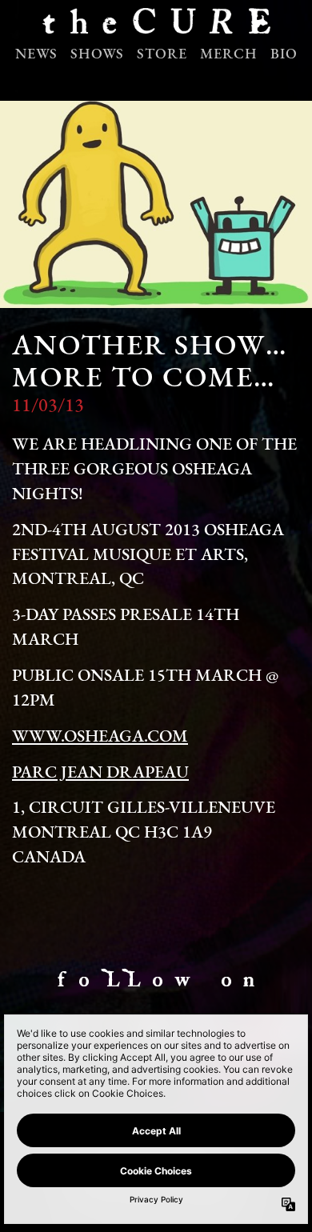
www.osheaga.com (100, 737)
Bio (284, 55)
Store (162, 55)
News (36, 55)
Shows (97, 55)
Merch (229, 55)
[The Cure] (156, 25)
